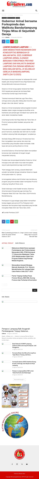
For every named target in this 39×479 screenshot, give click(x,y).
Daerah (17, 18)
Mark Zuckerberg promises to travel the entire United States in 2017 (11, 234)
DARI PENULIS (20, 243)
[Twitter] (8, 41)
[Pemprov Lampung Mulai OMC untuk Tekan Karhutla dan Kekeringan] (6, 373)
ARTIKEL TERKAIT (7, 243)
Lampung (10, 15)
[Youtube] (27, 464)
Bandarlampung (18, 15)
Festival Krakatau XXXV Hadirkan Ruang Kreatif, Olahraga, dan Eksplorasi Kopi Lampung (24, 363)
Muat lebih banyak (18, 379)
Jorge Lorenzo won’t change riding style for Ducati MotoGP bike (28, 234)
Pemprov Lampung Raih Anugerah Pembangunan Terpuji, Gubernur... (16, 330)
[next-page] (6, 285)
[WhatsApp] (16, 41)
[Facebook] (3, 41)
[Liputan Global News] (19, 4)
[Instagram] (17, 464)
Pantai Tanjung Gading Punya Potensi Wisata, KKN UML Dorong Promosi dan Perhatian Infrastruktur (24, 278)
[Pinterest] (12, 41)
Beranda (4, 15)
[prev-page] (3, 285)
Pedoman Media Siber (19, 473)
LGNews (7, 37)
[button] (3, 10)
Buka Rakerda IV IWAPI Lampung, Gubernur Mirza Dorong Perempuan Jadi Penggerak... (24, 345)
